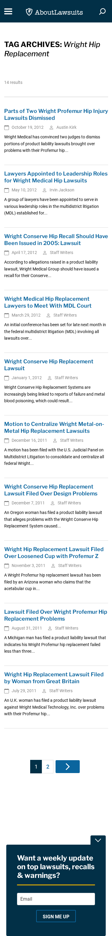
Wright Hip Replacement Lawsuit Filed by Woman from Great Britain (54, 677)
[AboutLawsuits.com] (54, 11)
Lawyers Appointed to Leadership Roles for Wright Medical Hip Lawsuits (56, 177)
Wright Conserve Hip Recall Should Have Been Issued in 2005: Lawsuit (56, 239)
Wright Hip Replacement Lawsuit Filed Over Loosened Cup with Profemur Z (54, 552)
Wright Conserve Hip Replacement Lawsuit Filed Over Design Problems (50, 490)
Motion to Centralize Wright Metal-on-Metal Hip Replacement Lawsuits (54, 427)
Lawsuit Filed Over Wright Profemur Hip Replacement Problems (55, 615)
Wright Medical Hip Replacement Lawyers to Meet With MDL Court (48, 302)
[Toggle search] (102, 11)
